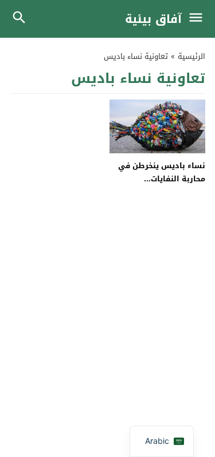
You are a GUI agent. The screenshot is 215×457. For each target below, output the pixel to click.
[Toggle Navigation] (198, 19)
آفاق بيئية (153, 19)
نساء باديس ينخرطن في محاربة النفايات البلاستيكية (161, 179)
